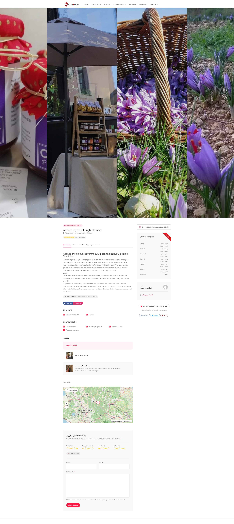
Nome (68, 462)
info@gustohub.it (147, 295)
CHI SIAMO (142, 4)
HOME (86, 4)
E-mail (101, 462)
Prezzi (75, 245)
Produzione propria (72, 330)
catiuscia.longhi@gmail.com (88, 296)
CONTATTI (153, 4)
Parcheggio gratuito (95, 327)
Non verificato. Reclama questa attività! (155, 227)
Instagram (78, 303)
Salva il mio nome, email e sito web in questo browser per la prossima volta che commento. (97, 500)
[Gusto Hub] (71, 4)
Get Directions (72, 390)
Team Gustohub (146, 288)
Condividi (145, 315)
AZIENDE (107, 4)
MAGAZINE (132, 4)
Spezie (79, 225)
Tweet (156, 315)
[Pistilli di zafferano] (70, 355)
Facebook (69, 303)
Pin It (164, 315)
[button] (66, 403)
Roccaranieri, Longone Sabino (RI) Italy (78, 233)
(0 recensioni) (80, 237)
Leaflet (113, 421)
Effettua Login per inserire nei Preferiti (155, 306)
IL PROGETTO (96, 4)
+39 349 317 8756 (71, 296)
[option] (152, 113)
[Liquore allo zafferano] (70, 368)
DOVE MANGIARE (118, 4)
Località (81, 245)
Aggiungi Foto (74, 453)
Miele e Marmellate (70, 225)
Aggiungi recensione (93, 245)
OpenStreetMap (121, 421)
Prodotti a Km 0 (117, 327)
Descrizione (67, 245)
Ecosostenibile (71, 327)
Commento (70, 472)
